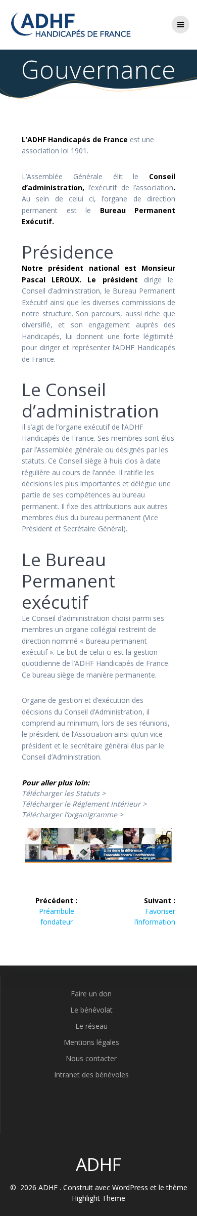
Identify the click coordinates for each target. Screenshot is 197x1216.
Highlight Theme (98, 1198)
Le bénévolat (91, 1010)
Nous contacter (91, 1058)
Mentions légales (91, 1042)
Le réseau (91, 1026)
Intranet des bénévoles (91, 1074)
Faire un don (91, 993)
